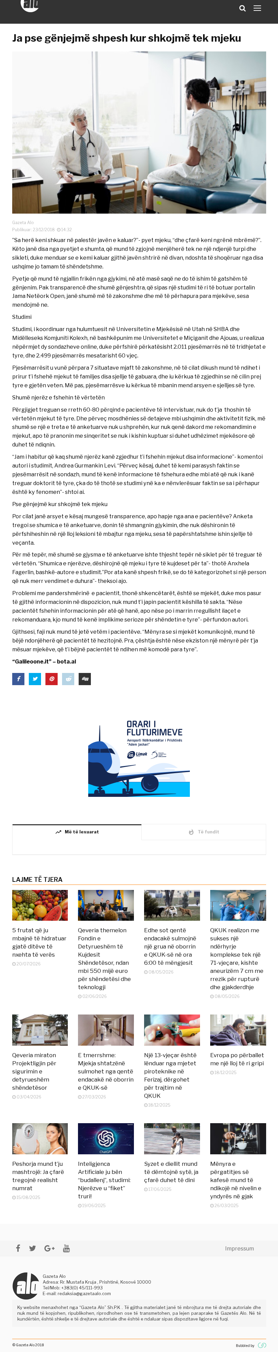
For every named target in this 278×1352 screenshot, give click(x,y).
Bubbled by (245, 1346)
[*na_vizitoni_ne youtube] (66, 1248)
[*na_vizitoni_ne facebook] (18, 1248)
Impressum (239, 1248)
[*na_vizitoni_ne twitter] (32, 1248)
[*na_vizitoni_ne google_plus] (49, 1248)
